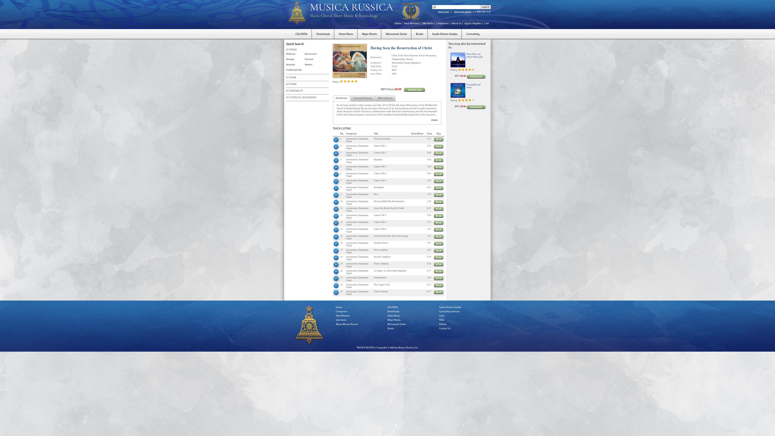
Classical (309, 59)
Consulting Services (449, 311)
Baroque (290, 59)
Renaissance (311, 54)
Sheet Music (346, 34)
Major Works (369, 34)
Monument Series (396, 34)
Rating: (336, 81)
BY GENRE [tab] (291, 78)
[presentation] (341, 98)
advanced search (462, 12)
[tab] (341, 98)
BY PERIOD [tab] (291, 50)
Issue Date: (376, 73)
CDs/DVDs (301, 34)
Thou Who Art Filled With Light (474, 55)
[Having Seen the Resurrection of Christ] (351, 61)
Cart (486, 23)
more (434, 120)
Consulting (473, 34)
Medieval (290, 54)
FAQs (441, 320)
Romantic (290, 65)
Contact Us (444, 328)
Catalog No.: (377, 69)
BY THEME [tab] (291, 84)
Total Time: (376, 66)
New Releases (411, 23)
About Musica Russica (347, 324)
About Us (456, 23)
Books (419, 34)
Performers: (376, 57)
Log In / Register (473, 23)
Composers (442, 23)
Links (442, 316)
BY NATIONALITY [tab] (294, 91)
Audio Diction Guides (445, 34)
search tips (443, 12)
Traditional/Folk (294, 70)
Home (398, 23)
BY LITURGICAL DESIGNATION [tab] (301, 97)
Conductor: (376, 62)
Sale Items (427, 23)
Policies (443, 324)
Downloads (323, 34)
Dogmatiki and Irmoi (473, 86)
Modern (308, 65)
